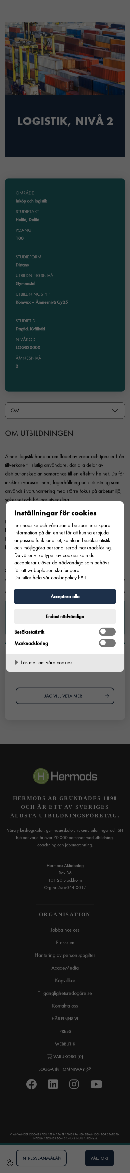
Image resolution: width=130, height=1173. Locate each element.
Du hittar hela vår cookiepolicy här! (50, 577)
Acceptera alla (65, 596)
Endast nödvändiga (65, 616)
